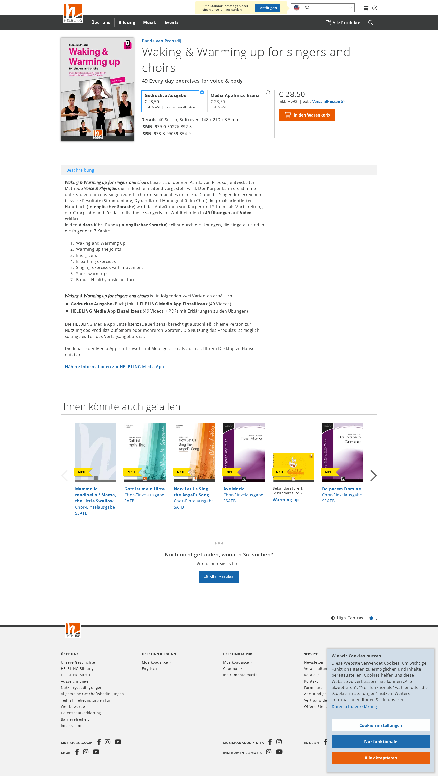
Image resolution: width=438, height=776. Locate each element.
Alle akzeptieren (380, 758)
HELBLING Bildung (77, 668)
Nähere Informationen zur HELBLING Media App (114, 367)
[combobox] (323, 7)
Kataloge (312, 674)
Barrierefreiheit (75, 719)
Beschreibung (80, 170)
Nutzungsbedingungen (81, 687)
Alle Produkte (346, 22)
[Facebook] (99, 741)
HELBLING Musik (75, 674)
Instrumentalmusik (240, 674)
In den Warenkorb (312, 115)
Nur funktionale (380, 741)
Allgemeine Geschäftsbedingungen (92, 693)
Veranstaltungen (319, 668)
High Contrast (351, 618)
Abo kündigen (316, 693)
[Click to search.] (370, 22)
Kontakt (311, 681)
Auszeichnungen (76, 681)
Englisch (149, 668)
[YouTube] (118, 741)
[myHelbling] (374, 8)
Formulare (313, 687)
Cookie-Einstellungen (380, 725)
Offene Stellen (317, 706)
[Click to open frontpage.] (73, 13)
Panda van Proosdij (161, 41)
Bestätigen (267, 7)
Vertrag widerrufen (321, 700)
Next (373, 472)
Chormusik (232, 668)
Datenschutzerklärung (354, 706)
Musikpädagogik (156, 662)
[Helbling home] (73, 630)
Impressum (71, 725)
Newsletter (314, 662)
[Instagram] (108, 741)
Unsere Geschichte (78, 662)
